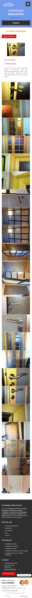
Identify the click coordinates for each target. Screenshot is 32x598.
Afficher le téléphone (10, 569)
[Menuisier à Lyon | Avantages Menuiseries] (8, 4)
